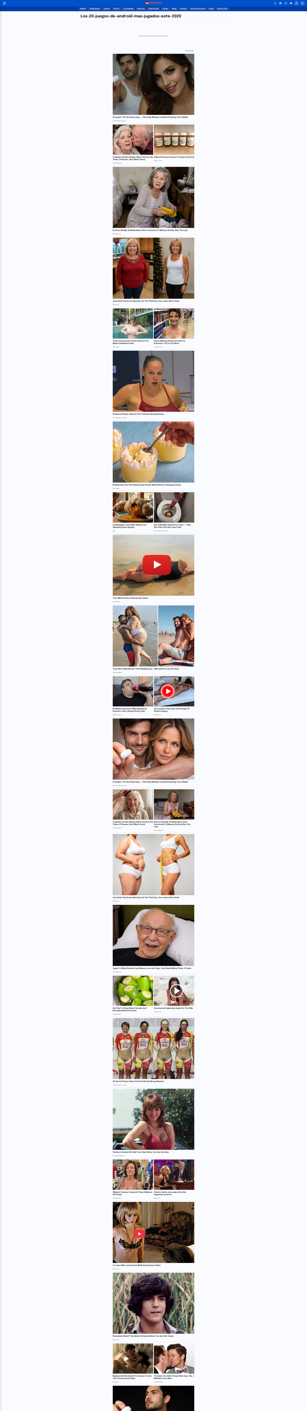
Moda (174, 9)
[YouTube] (291, 3)
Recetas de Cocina (198, 9)
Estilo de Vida (154, 9)
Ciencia (106, 9)
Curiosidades (128, 9)
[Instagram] (286, 3)
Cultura (116, 9)
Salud (211, 9)
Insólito (165, 9)
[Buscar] (296, 3)
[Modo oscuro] (302, 3)
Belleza (83, 9)
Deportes (141, 9)
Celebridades (95, 9)
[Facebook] (280, 3)
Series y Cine (222, 9)
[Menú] (4, 3)
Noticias (183, 9)
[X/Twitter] (275, 3)
